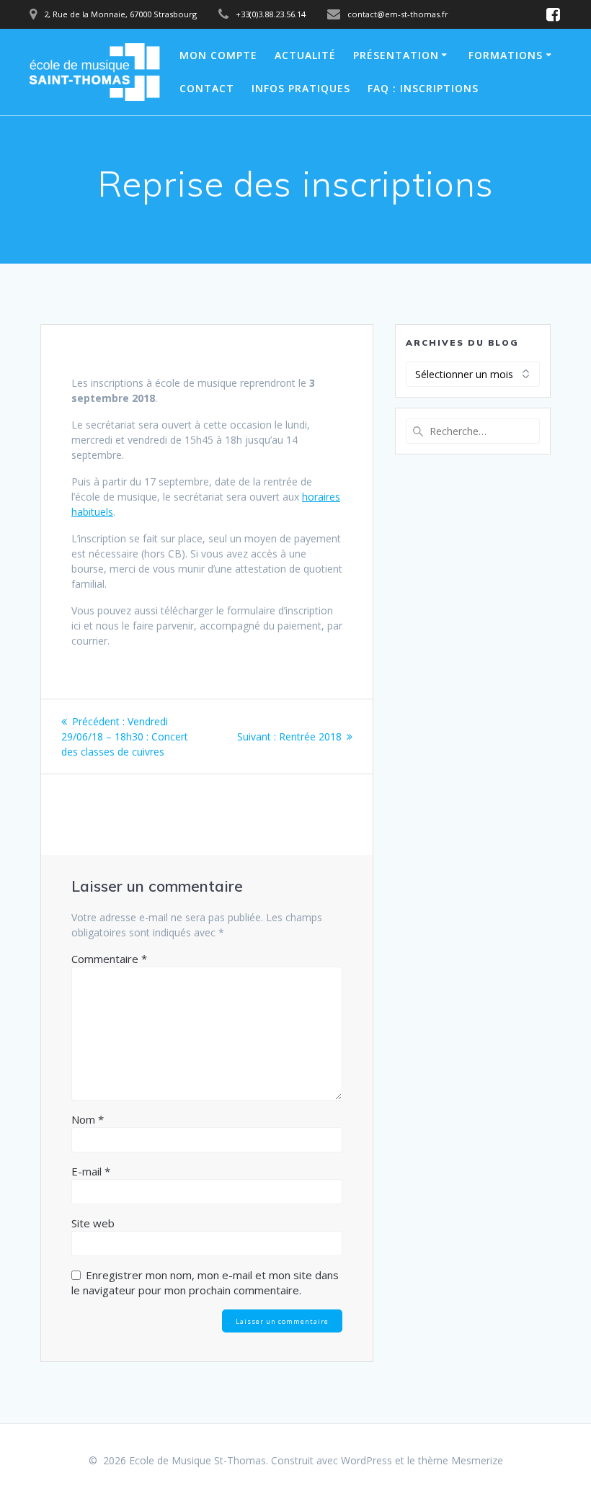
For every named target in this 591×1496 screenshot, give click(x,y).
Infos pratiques (301, 88)
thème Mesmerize (460, 1460)
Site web (93, 1223)
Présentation (396, 55)
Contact (206, 88)
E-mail (90, 1171)
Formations (505, 55)
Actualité (305, 55)
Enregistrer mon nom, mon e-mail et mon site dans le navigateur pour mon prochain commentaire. (205, 1282)
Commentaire (109, 958)
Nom (87, 1119)
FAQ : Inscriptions (423, 88)
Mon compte (218, 55)
